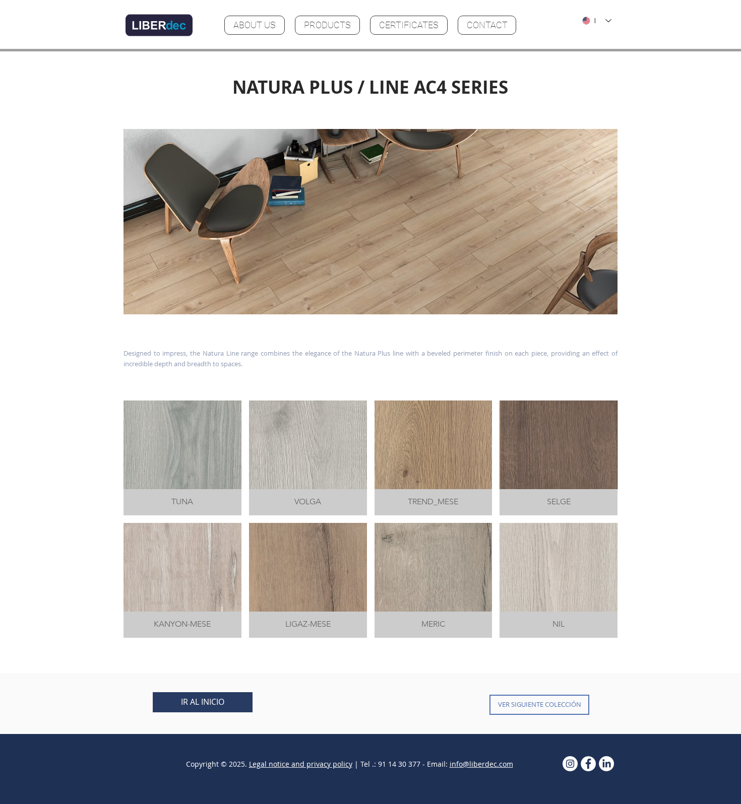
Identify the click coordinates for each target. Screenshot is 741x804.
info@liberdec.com (481, 764)
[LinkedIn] (606, 763)
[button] (371, 221)
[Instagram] (570, 763)
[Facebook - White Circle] (588, 763)
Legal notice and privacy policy (300, 764)
